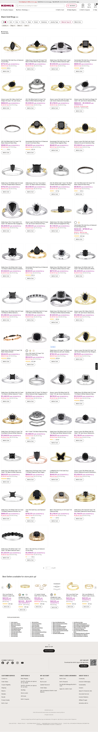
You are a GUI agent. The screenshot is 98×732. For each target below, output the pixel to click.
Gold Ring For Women (79, 629)
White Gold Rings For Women (81, 636)
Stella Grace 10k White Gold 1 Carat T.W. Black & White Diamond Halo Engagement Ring (60, 267)
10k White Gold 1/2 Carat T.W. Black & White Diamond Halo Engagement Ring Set (37, 393)
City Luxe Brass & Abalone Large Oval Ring (8, 595)
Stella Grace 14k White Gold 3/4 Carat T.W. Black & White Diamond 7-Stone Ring (12, 393)
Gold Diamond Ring (36, 623)
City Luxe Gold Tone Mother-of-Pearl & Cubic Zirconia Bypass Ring (72, 595)
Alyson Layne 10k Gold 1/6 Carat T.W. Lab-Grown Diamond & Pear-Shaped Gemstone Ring (85, 351)
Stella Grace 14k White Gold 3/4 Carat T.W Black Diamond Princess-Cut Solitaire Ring (12, 510)
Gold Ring (13, 626)
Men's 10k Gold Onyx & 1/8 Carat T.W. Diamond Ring (61, 510)
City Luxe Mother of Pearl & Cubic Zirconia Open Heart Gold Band (88, 595)
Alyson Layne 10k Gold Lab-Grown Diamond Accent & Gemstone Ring (84, 142)
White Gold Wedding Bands (59, 626)
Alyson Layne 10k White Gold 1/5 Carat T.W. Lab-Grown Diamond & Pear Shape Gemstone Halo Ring (37, 222)
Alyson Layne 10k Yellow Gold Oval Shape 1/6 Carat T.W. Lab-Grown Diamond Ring (11, 100)
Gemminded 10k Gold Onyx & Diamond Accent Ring (12, 60)
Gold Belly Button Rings (58, 633)
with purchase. (28, 1)
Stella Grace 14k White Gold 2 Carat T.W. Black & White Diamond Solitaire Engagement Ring (12, 267)
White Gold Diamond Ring (59, 627)
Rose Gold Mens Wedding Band (81, 626)
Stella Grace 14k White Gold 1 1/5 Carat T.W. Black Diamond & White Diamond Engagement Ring (84, 267)
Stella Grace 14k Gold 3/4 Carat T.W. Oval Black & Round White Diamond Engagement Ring (12, 432)
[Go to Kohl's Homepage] (7, 6)
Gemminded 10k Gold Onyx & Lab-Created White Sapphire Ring (60, 142)
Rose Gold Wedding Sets (59, 622)
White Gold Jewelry (16, 625)
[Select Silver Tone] (51, 595)
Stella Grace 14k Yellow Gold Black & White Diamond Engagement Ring (60, 222)
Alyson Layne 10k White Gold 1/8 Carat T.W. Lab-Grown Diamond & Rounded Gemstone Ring (84, 432)
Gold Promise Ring (15, 630)
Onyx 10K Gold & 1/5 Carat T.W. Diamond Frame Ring (35, 354)
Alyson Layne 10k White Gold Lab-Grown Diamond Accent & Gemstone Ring (85, 471)
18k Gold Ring (35, 622)
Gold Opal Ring (35, 625)
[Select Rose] (33, 351)
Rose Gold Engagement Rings (39, 632)
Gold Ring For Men (78, 622)
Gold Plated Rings (36, 630)
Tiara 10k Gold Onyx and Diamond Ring (35, 510)
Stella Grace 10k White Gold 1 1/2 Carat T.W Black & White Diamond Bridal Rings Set (61, 311)
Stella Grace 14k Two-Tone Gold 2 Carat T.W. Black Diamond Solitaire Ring (36, 183)
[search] (17, 6)
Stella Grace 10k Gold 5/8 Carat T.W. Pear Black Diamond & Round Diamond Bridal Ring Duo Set (85, 510)
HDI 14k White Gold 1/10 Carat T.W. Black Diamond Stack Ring (84, 183)
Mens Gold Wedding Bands (80, 623)
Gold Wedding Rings (16, 629)
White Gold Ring (57, 625)
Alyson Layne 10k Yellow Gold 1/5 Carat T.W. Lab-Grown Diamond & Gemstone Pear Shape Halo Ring (84, 311)
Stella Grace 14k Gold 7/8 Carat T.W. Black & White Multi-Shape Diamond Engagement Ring (36, 60)
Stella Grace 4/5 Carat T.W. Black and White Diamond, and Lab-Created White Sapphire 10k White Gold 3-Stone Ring (61, 351)
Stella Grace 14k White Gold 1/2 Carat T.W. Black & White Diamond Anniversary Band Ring (36, 311)
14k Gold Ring (14, 636)
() (9, 68)
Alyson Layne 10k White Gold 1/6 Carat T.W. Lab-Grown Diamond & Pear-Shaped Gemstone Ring (59, 393)
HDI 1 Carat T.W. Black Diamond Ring (36, 431)
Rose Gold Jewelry (15, 623)
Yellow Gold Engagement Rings (60, 630)
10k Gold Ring (14, 634)
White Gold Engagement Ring (60, 623)
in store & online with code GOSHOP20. (65, 1)
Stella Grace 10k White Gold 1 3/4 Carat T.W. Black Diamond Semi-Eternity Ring (11, 549)
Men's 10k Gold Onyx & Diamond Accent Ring (35, 549)
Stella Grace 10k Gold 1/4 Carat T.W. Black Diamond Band (11, 351)
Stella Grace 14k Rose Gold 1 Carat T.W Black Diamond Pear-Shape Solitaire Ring (36, 471)
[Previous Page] (43, 568)
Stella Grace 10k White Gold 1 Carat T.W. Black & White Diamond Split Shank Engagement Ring (60, 60)
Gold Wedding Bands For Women (82, 633)
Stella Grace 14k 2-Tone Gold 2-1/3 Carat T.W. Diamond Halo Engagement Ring (12, 222)
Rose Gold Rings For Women (81, 634)
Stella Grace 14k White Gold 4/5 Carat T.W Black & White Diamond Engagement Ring (12, 311)
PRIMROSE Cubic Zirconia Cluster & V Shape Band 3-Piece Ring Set (56, 598)
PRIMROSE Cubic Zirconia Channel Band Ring (25, 598)
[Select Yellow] (79, 222)
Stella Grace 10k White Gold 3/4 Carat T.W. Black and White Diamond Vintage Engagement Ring (61, 432)
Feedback (96, 366)
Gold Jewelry (14, 622)
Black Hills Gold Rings (37, 627)
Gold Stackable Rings (16, 632)
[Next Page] (52, 568)
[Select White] (75, 222)
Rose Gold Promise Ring (38, 634)
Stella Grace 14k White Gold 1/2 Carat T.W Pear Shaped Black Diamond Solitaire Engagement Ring (12, 183)
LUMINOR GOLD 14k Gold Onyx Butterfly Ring (59, 471)
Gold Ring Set (14, 633)
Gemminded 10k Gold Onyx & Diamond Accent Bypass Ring (85, 225)
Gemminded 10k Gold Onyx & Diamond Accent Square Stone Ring (85, 60)
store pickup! (45, 1)
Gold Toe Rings (56, 632)
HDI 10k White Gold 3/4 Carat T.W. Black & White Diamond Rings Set (36, 100)
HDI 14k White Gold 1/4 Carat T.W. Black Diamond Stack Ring (11, 142)
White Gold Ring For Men (80, 627)
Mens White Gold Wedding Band (81, 625)
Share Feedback (49, 650)
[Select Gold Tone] (55, 595)
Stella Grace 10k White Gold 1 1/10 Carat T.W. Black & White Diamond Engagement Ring (11, 471)
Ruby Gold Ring (35, 626)
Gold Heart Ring (36, 629)
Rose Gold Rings (36, 633)
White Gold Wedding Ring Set (60, 629)
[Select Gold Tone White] (20, 595)
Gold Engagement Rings (17, 627)
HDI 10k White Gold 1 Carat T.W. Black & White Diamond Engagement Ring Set (61, 183)
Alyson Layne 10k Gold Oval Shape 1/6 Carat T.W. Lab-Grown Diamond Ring (85, 100)
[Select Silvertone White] (26, 595)
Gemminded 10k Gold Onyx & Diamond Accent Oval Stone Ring (37, 142)
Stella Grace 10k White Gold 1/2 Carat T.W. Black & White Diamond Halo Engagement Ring (85, 393)
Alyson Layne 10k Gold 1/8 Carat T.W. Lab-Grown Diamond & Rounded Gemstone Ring (61, 100)
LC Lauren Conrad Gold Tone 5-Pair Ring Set (40, 595)
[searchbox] (40, 5)
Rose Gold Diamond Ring (38, 636)
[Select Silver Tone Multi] (23, 595)
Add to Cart (6, 71)
